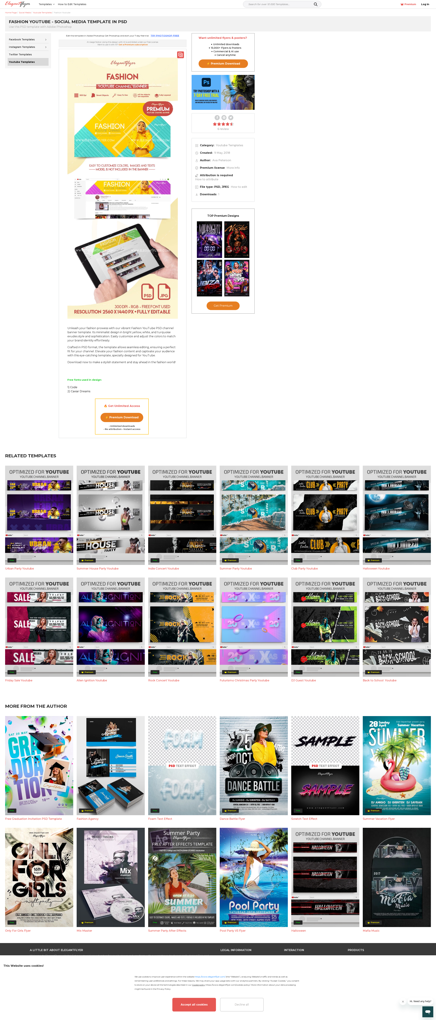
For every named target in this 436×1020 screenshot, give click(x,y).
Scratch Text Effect (304, 818)
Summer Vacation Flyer (379, 818)
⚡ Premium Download (122, 417)
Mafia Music (371, 930)
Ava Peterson (221, 160)
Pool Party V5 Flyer (233, 930)
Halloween (298, 930)
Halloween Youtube (376, 568)
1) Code (72, 387)
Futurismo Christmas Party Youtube (244, 680)
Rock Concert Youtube (163, 680)
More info (233, 167)
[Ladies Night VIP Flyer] (237, 278)
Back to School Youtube (379, 680)
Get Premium (223, 305)
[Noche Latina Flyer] (237, 239)
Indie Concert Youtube (163, 568)
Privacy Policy (164, 989)
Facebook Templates (22, 39)
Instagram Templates (22, 47)
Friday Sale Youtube (18, 680)
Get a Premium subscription (133, 44)
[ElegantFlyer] (17, 4)
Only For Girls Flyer (18, 930)
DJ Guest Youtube (303, 680)
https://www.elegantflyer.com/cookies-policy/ (228, 985)
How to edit (239, 186)
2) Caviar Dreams (78, 391)
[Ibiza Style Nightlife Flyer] (209, 278)
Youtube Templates (229, 145)
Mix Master (84, 930)
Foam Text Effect (160, 818)
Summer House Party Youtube (98, 568)
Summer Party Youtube (236, 568)
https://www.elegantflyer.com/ (210, 976)
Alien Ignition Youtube (92, 680)
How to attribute (206, 179)
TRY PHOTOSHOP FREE (165, 35)
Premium (410, 4)
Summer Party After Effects (167, 930)
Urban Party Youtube (19, 568)
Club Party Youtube (304, 568)
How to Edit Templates (72, 4)
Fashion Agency (88, 818)
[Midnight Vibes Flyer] (209, 239)
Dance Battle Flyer (232, 818)
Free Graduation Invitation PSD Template (33, 818)
